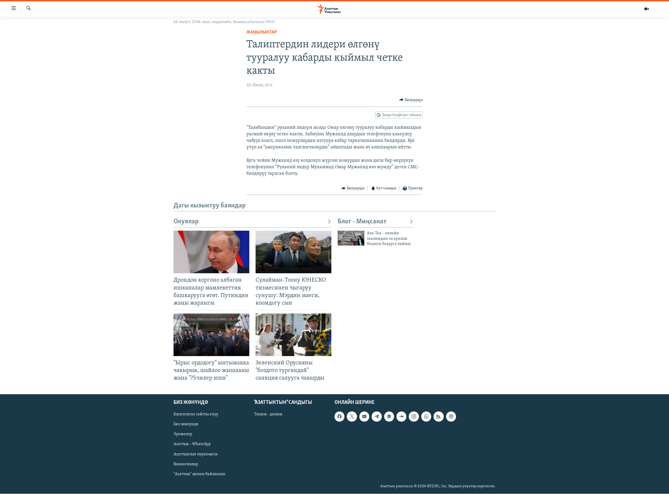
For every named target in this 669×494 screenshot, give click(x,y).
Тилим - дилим (268, 414)
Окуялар (186, 221)
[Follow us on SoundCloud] (401, 417)
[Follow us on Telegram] (377, 417)
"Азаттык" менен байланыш (199, 474)
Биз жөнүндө (186, 424)
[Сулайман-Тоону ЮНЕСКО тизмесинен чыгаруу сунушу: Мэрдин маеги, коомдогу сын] (293, 252)
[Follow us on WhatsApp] (426, 417)
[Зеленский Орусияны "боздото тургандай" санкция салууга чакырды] (293, 334)
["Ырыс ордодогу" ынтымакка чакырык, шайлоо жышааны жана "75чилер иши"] (211, 334)
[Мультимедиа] (646, 9)
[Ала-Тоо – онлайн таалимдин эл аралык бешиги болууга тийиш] (351, 238)
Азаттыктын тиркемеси (196, 454)
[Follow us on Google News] (389, 417)
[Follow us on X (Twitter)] (352, 417)
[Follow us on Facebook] (339, 417)
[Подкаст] (451, 417)
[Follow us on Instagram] (414, 417)
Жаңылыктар (261, 32)
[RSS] (438, 417)
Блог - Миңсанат (362, 221)
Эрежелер (183, 434)
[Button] (411, 100)
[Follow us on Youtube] (364, 417)
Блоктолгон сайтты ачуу (196, 414)
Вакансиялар (186, 464)
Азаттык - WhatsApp (192, 444)
